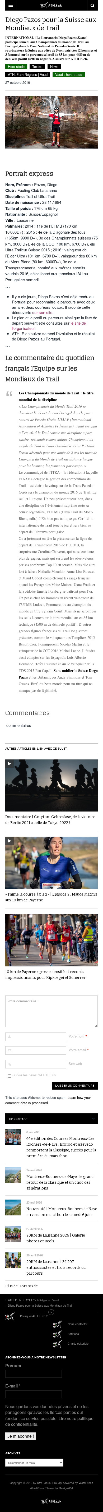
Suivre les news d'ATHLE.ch (33, 1074)
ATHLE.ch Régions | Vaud (28, 74)
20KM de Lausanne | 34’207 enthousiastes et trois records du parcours (56, 1268)
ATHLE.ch (51, 1501)
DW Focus (51, 5)
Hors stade (16, 66)
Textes (37, 66)
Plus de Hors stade (21, 1286)
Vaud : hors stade (68, 74)
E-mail (12, 1386)
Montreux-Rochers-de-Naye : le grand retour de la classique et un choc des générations (59, 1182)
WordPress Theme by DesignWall (51, 1488)
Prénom (13, 1365)
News (54, 66)
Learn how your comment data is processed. (48, 1100)
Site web (75, 1063)
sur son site (42, 312)
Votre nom (76, 1036)
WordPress (86, 1483)
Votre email (77, 1049)
